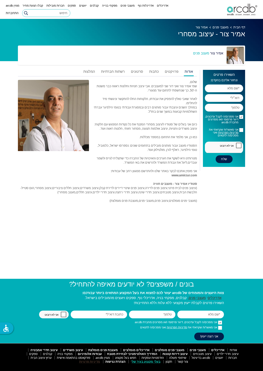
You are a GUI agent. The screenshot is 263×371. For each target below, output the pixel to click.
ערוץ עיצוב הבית (41, 357)
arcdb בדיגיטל (201, 357)
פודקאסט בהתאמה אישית (73, 357)
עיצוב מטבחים (202, 354)
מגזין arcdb (12, 5)
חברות (232, 357)
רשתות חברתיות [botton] (113, 72)
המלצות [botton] (89, 72)
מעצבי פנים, (197, 298)
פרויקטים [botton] (171, 72)
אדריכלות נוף (146, 5)
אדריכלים (162, 5)
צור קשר (182, 361)
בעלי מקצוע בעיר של (146, 361)
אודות (233, 350)
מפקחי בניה (65, 354)
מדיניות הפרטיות (228, 132)
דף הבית (239, 27)
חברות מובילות (55, 5)
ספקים (72, 5)
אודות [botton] (189, 72)
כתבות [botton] (154, 72)
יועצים (83, 5)
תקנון (169, 361)
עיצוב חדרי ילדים (228, 354)
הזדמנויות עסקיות (153, 357)
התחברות (12, 13)
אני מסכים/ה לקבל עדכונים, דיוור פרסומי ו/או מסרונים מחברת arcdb (221, 119)
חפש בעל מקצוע (125, 357)
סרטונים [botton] (137, 72)
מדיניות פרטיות (89, 361)
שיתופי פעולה (177, 357)
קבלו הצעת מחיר (33, 5)
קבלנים (94, 5)
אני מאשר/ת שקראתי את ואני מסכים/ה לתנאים (223, 132)
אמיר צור (202, 27)
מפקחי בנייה (109, 5)
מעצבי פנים (128, 5)
